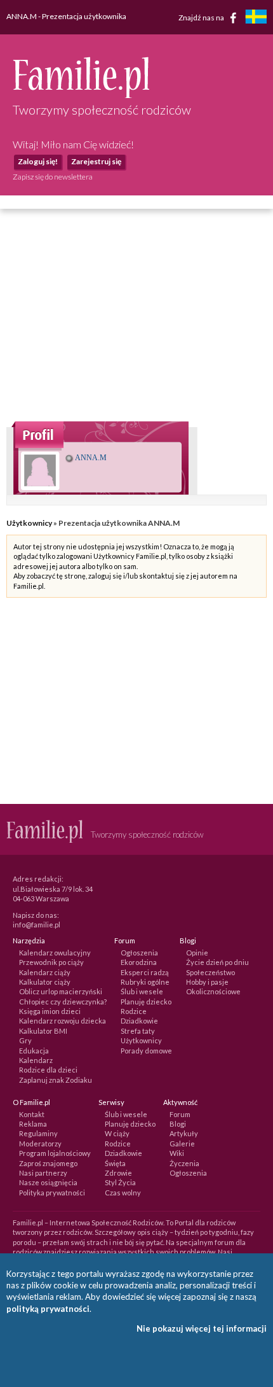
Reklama (33, 1124)
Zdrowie (118, 1173)
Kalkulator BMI (43, 1031)
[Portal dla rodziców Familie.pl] (81, 95)
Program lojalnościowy (55, 1153)
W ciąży (117, 1133)
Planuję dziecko (146, 1001)
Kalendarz (36, 1060)
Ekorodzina (139, 962)
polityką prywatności (48, 1309)
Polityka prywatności (52, 1192)
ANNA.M (90, 457)
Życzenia (184, 1163)
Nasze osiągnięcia (48, 1182)
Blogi (178, 1124)
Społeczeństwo (210, 972)
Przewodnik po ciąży (51, 962)
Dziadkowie (139, 1021)
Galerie (182, 1143)
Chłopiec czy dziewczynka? (63, 1001)
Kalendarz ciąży (44, 972)
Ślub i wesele (142, 991)
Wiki (177, 1153)
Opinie (197, 952)
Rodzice (134, 1011)
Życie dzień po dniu (217, 962)
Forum (180, 1114)
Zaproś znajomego (48, 1163)
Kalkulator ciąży (44, 982)
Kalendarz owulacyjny (55, 952)
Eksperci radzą (145, 972)
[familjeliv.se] (256, 18)
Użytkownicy (29, 523)
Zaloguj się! (38, 161)
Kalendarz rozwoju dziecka (62, 1021)
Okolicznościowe (213, 991)
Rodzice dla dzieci (48, 1070)
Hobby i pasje (207, 982)
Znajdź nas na (201, 17)
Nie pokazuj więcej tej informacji (201, 1328)
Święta (115, 1163)
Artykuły (184, 1133)
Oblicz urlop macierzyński (60, 991)
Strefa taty (138, 1031)
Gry (25, 1040)
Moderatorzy (40, 1143)
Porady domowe (146, 1050)
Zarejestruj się (96, 161)
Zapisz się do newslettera (53, 176)
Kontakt (31, 1114)
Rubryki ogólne (145, 982)
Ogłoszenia (139, 952)
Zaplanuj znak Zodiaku (55, 1080)
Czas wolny (123, 1192)
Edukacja (34, 1050)
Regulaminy (38, 1133)
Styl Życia (120, 1182)
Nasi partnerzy (43, 1173)
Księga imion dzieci (50, 1011)
